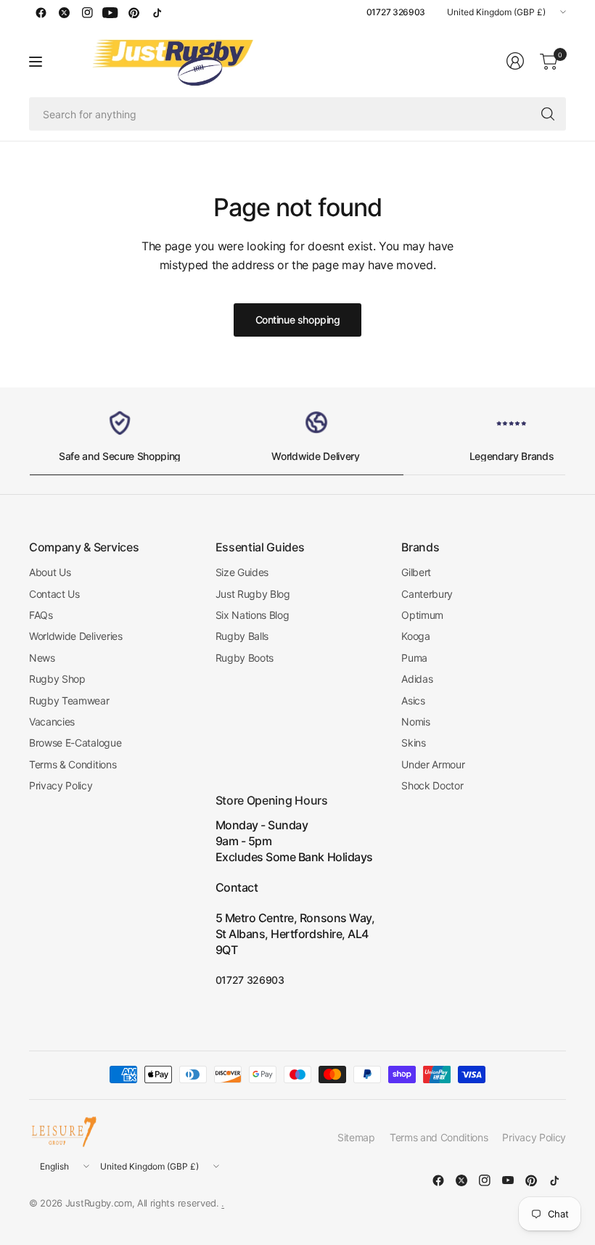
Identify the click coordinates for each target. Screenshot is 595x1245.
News (42, 658)
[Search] (548, 114)
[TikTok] (156, 12)
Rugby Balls (242, 636)
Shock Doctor (432, 785)
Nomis (415, 721)
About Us (49, 572)
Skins (413, 742)
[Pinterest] (133, 12)
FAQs (41, 615)
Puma (414, 658)
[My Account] (515, 61)
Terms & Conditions (72, 764)
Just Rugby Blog (253, 594)
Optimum (422, 615)
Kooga (415, 636)
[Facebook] (40, 12)
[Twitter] (63, 12)
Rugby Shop (57, 679)
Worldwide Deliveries (76, 636)
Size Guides (242, 572)
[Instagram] (87, 12)
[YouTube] (110, 12)
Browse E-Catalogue (75, 742)
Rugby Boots (245, 658)
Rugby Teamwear (69, 700)
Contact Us (54, 594)
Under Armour (432, 764)
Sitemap (356, 1137)
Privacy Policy (61, 785)
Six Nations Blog (253, 615)
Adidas (416, 679)
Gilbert (416, 572)
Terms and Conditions (439, 1137)
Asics (412, 700)
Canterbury (427, 594)
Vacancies (52, 721)
